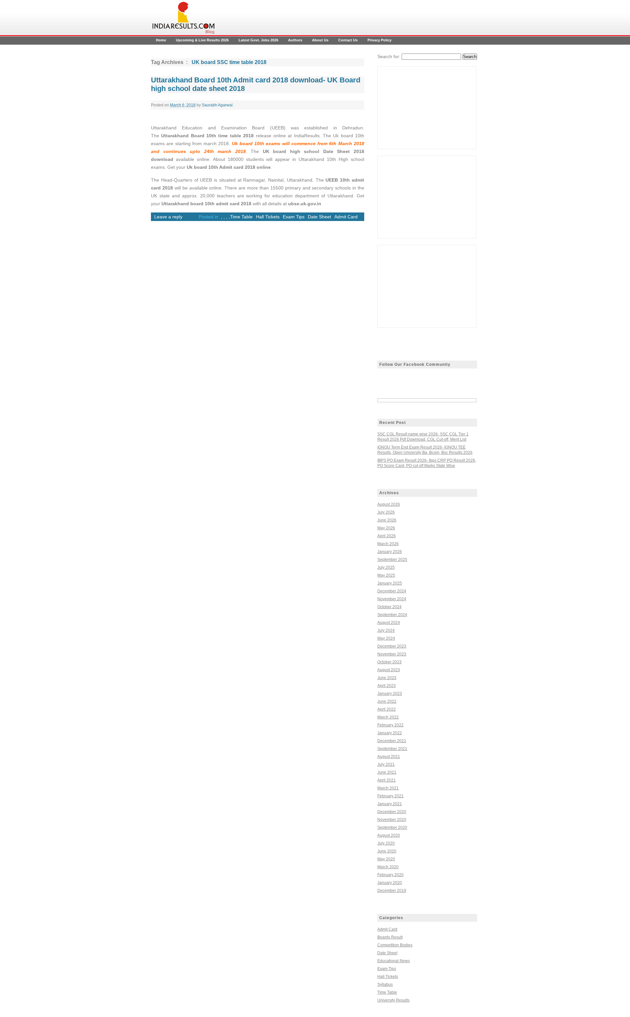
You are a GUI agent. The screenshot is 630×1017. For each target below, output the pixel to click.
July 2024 (386, 630)
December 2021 (391, 741)
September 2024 (392, 614)
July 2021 (386, 764)
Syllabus (385, 984)
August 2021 (388, 756)
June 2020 (386, 851)
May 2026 (386, 528)
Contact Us (348, 40)
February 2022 (390, 725)
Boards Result (390, 937)
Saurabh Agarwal (217, 105)
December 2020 (391, 811)
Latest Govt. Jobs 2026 (258, 40)
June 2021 (386, 772)
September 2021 (392, 748)
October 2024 (389, 607)
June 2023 (386, 677)
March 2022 (388, 717)
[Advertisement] (427, 108)
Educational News (393, 961)
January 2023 (389, 693)
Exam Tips (293, 216)
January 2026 (389, 551)
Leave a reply (168, 216)
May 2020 (386, 859)
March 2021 (388, 788)
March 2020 (388, 867)
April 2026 (386, 536)
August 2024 (388, 622)
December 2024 (391, 591)
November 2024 (391, 599)
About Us (320, 40)
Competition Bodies (394, 945)
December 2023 (391, 646)
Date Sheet (319, 216)
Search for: (388, 56)
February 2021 (390, 796)
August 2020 (388, 835)
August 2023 (388, 670)
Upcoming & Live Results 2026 (202, 40)
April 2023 (386, 685)
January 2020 (389, 882)
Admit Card (346, 216)
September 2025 (392, 559)
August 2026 (388, 504)
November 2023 (391, 654)
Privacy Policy (379, 40)
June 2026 (386, 520)
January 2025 (389, 583)
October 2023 (389, 662)
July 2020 (386, 843)
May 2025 (386, 575)
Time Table (241, 216)
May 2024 (386, 638)
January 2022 (389, 733)
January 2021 (389, 804)
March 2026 (388, 544)
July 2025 (386, 567)
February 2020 (390, 875)
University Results (393, 1000)
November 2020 (391, 819)
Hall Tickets (268, 216)
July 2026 (386, 512)
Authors (295, 40)
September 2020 (392, 827)
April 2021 (386, 780)
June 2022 (386, 701)
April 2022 (386, 709)
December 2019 (391, 890)
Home (161, 40)
